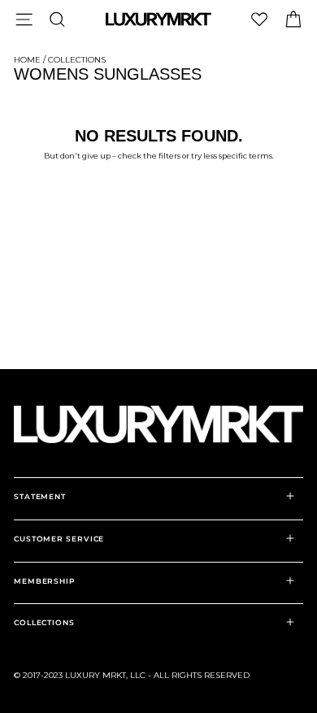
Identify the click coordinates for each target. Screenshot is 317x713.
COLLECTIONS (44, 622)
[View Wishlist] (259, 19)
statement (40, 496)
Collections (77, 59)
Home (27, 59)
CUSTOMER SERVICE (59, 538)
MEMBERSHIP (45, 580)
